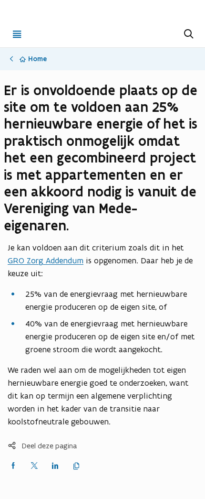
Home (37, 58)
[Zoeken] (187, 33)
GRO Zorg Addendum (45, 260)
